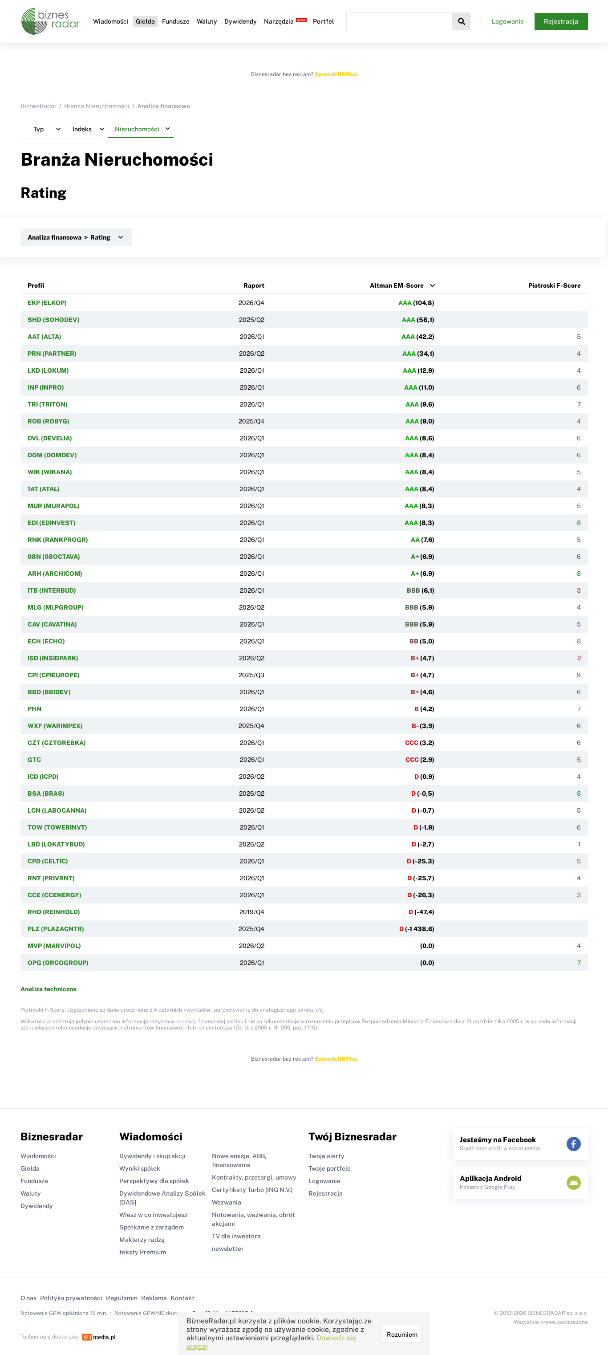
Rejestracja (561, 21)
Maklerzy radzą (142, 1239)
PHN (34, 708)
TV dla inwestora (236, 1236)
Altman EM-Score (397, 285)
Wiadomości (111, 21)
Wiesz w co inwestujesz (153, 1214)
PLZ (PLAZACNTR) (56, 928)
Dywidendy (240, 21)
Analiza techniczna (48, 989)
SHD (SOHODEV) (54, 319)
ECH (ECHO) (46, 641)
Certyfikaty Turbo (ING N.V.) (252, 1189)
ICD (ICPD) (43, 776)
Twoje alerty (326, 1156)
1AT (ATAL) (44, 488)
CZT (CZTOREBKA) (57, 742)
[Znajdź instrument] (461, 21)
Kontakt (182, 1298)
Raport (253, 285)
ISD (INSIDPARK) (53, 658)
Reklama (154, 1298)
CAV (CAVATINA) (52, 624)
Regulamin (122, 1298)
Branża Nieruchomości (97, 106)
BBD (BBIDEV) (49, 692)
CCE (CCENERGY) (54, 895)
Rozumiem (402, 1334)
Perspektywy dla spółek (154, 1180)
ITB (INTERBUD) (52, 590)
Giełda (145, 21)
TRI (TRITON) (48, 404)
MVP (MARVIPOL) (54, 945)
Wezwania (226, 1202)
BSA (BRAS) (46, 793)
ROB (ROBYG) (48, 421)
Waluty (207, 21)
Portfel (323, 21)
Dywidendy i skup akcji (152, 1156)
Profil (36, 285)
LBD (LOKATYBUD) (56, 844)
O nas (28, 1298)
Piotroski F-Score (554, 285)
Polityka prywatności (71, 1298)
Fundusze (176, 21)
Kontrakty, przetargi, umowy (254, 1177)
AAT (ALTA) (44, 336)
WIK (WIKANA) (50, 472)
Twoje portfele (329, 1168)
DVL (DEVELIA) (50, 438)
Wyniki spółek (139, 1168)
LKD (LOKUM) (48, 370)
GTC (34, 759)
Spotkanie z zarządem (151, 1227)
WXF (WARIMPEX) (55, 725)
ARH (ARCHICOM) (55, 573)
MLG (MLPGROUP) (56, 607)
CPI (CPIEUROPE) (54, 675)
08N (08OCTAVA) (54, 556)
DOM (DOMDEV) (52, 455)
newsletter (228, 1248)
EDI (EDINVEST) (52, 522)
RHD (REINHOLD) (54, 912)
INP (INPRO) (46, 387)
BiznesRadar (38, 106)
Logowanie (508, 21)
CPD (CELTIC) (48, 861)
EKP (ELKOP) (47, 302)
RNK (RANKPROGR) (58, 539)
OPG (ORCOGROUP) (58, 962)
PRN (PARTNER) (52, 353)
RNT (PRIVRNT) (51, 878)
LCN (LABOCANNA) (57, 810)
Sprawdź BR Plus (336, 74)
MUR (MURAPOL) (54, 505)
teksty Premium (142, 1252)
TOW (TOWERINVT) (57, 827)
